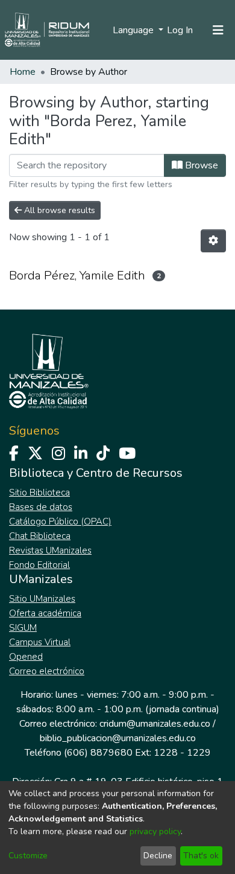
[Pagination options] (213, 240)
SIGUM (23, 628)
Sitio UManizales (42, 599)
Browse (200, 165)
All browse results (58, 210)
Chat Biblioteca (39, 536)
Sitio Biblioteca (39, 492)
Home (23, 71)
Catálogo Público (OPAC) (60, 521)
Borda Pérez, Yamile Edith (77, 275)
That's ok (201, 855)
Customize (28, 855)
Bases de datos (40, 507)
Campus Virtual (39, 642)
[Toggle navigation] (218, 30)
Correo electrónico (46, 671)
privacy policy (155, 831)
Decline (157, 855)
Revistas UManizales (50, 550)
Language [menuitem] (134, 30)
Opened (26, 657)
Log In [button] (180, 30)
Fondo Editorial (39, 565)
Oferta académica (45, 613)
